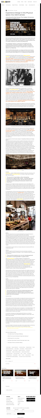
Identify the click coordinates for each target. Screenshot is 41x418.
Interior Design (8, 347)
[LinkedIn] (28, 396)
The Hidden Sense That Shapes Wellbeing (12, 356)
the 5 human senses (16, 353)
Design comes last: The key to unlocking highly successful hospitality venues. (7, 378)
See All (38, 368)
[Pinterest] (33, 396)
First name (8, 409)
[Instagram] (31, 396)
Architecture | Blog (22, 347)
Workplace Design (9, 401)
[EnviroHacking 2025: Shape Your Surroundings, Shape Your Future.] (20, 373)
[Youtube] (34, 396)
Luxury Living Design (9, 398)
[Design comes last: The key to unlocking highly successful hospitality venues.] (7, 373)
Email (23, 409)
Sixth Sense (28, 350)
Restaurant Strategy (9, 350)
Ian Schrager (29, 353)
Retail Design (8, 399)
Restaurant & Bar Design (9, 348)
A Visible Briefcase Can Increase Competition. (33, 378)
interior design (16, 348)
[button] (20, 334)
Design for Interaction (22, 350)
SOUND (25, 353)
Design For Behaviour (15, 347)
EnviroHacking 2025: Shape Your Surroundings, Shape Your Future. (20, 378)
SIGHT (21, 353)
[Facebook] (30, 396)
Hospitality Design (28, 347)
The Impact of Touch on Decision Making (25, 356)
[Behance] (26, 396)
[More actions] (34, 10)
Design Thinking (8, 358)
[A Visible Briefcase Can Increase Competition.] (33, 373)
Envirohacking (22, 348)
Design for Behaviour (21, 398)
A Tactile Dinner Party (9, 353)
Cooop (33, 347)
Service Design (15, 350)
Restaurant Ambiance (28, 348)
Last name (16, 409)
